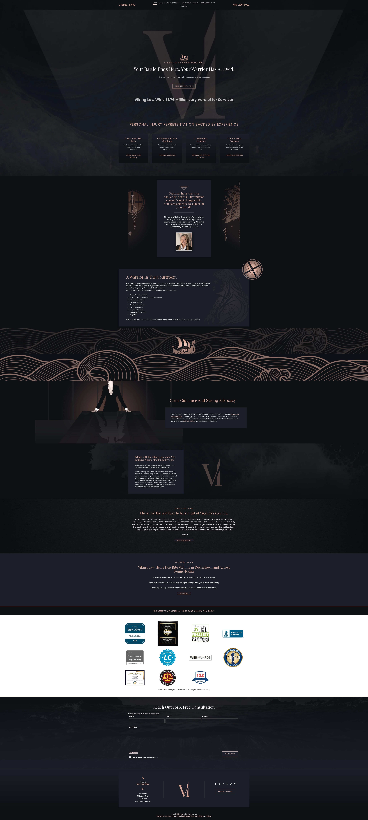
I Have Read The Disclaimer (145, 757)
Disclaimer (133, 753)
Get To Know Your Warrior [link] (133, 156)
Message (133, 727)
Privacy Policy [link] (176, 816)
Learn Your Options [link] (234, 155)
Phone (205, 716)
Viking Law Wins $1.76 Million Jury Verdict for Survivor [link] (184, 99)
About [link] (161, 3)
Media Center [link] (205, 3)
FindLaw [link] (208, 816)
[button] (215, 783)
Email (169, 716)
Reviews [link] (195, 3)
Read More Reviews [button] (184, 540)
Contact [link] (184, 6)
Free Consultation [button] (184, 86)
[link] (127, 5)
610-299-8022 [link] (241, 4)
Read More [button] (184, 593)
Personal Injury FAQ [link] (167, 155)
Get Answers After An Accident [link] (201, 156)
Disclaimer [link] (160, 816)
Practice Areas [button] (172, 3)
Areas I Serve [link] (186, 3)
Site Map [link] (168, 816)
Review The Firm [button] (225, 791)
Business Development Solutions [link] (193, 816)
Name (131, 716)
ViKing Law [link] (179, 814)
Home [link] (155, 3)
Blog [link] (213, 3)
